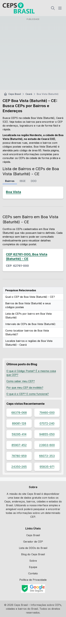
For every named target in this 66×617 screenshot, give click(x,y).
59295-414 (19, 434)
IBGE (23, 181)
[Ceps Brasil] (19, 8)
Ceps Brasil (14, 94)
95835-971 (47, 466)
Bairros (9, 181)
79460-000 (47, 412)
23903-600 (47, 445)
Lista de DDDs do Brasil (33, 548)
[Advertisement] (33, 54)
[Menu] (59, 8)
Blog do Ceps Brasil (33, 554)
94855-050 (47, 434)
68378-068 (19, 412)
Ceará (28, 94)
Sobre (33, 560)
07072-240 (47, 423)
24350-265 (19, 466)
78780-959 (19, 456)
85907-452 (19, 445)
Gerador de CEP (33, 541)
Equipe (33, 567)
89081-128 (19, 423)
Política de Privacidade (33, 579)
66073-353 (47, 456)
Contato (33, 573)
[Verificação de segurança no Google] (33, 588)
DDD (34, 181)
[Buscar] (52, 8)
